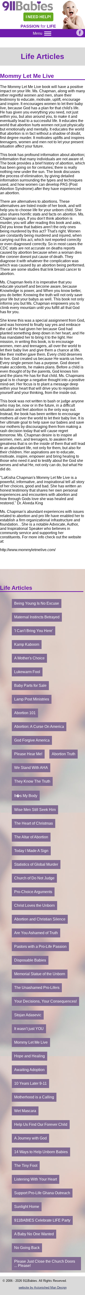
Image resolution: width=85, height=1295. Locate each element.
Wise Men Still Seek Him (35, 810)
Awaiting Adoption (29, 1070)
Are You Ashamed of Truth (36, 933)
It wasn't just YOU (29, 1029)
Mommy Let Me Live (31, 1042)
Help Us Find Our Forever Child (40, 1124)
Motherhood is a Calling (34, 1097)
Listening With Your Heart (35, 1179)
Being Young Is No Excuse (36, 603)
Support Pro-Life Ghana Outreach (42, 1193)
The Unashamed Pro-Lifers (37, 988)
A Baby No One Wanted (34, 1234)
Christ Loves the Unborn (34, 905)
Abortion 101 (25, 713)
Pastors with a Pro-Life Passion (40, 947)
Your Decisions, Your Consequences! (45, 1001)
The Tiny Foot (25, 1166)
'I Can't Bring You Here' (33, 631)
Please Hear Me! (28, 754)
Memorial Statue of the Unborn (39, 974)
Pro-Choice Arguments (33, 892)
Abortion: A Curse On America (39, 727)
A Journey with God (30, 1138)
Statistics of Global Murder (36, 864)
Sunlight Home (26, 1207)
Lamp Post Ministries (31, 699)
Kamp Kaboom (26, 644)
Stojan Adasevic (27, 1015)
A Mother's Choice (29, 658)
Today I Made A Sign (31, 851)
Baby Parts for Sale (30, 685)
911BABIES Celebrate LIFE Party (42, 1220)
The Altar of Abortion (31, 837)
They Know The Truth (32, 781)
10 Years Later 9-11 (30, 1083)
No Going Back (27, 1248)
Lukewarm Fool (27, 672)
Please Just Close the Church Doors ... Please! (44, 1263)
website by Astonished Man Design (43, 1287)
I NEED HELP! (38, 17)
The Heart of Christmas (33, 823)
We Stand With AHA (31, 768)
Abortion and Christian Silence (39, 919)
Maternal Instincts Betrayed (37, 617)
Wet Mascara (25, 1111)
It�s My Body (25, 796)
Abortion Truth (63, 754)
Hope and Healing (29, 1056)
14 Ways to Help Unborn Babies (41, 1152)
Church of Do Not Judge (34, 878)
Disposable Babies (30, 960)
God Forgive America (32, 740)
